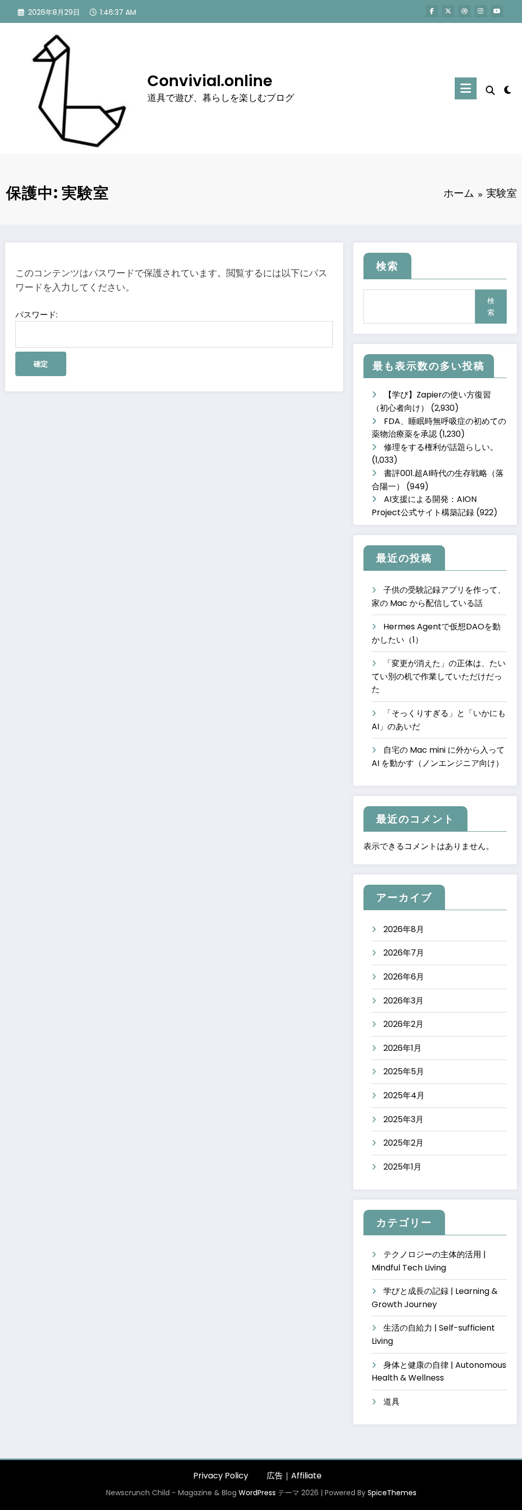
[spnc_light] (507, 88)
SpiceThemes (392, 1493)
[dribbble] (464, 11)
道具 (391, 1402)
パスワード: (36, 315)
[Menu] (466, 88)
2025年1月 (402, 1167)
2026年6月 (403, 977)
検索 (387, 266)
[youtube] (497, 11)
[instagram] (481, 11)
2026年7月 (403, 953)
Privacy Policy (220, 1475)
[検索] (490, 90)
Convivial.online (209, 81)
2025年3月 (403, 1119)
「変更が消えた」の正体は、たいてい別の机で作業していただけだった (439, 676)
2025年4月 (404, 1095)
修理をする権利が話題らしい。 (441, 447)
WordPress (257, 1493)
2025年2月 (403, 1143)
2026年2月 (403, 1024)
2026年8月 (403, 929)
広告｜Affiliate (294, 1475)
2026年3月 (403, 1000)
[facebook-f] (432, 11)
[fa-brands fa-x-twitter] (448, 11)
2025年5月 (403, 1071)
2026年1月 (402, 1048)
